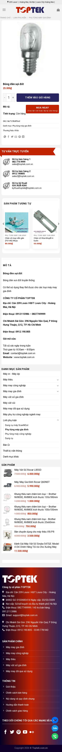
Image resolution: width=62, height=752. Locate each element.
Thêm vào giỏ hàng (37, 97)
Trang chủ (5, 18)
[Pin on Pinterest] (19, 136)
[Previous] (3, 229)
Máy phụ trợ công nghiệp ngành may (21, 414)
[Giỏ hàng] (58, 9)
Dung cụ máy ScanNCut (16, 425)
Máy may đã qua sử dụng (16, 408)
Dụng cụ (9, 438)
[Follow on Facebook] (5, 732)
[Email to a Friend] (16, 136)
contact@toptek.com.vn (23, 353)
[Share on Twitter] (12, 136)
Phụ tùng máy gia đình (40, 18)
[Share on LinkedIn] (23, 136)
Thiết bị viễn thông (12, 450)
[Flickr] (31, 732)
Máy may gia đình (12, 391)
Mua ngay (42, 109)
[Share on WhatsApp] (5, 136)
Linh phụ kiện (19, 18)
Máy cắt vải (9, 402)
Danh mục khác (11, 456)
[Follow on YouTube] (25, 732)
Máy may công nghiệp (14, 385)
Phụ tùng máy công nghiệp (18, 434)
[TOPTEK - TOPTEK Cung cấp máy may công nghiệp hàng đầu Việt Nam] (31, 10)
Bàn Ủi (6, 445)
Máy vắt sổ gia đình (13, 397)
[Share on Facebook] (8, 136)
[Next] (58, 229)
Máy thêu (8, 379)
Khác (17, 130)
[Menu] (4, 9)
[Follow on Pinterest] (18, 732)
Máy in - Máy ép (11, 373)
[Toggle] (58, 379)
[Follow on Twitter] (12, 732)
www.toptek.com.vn (24, 357)
